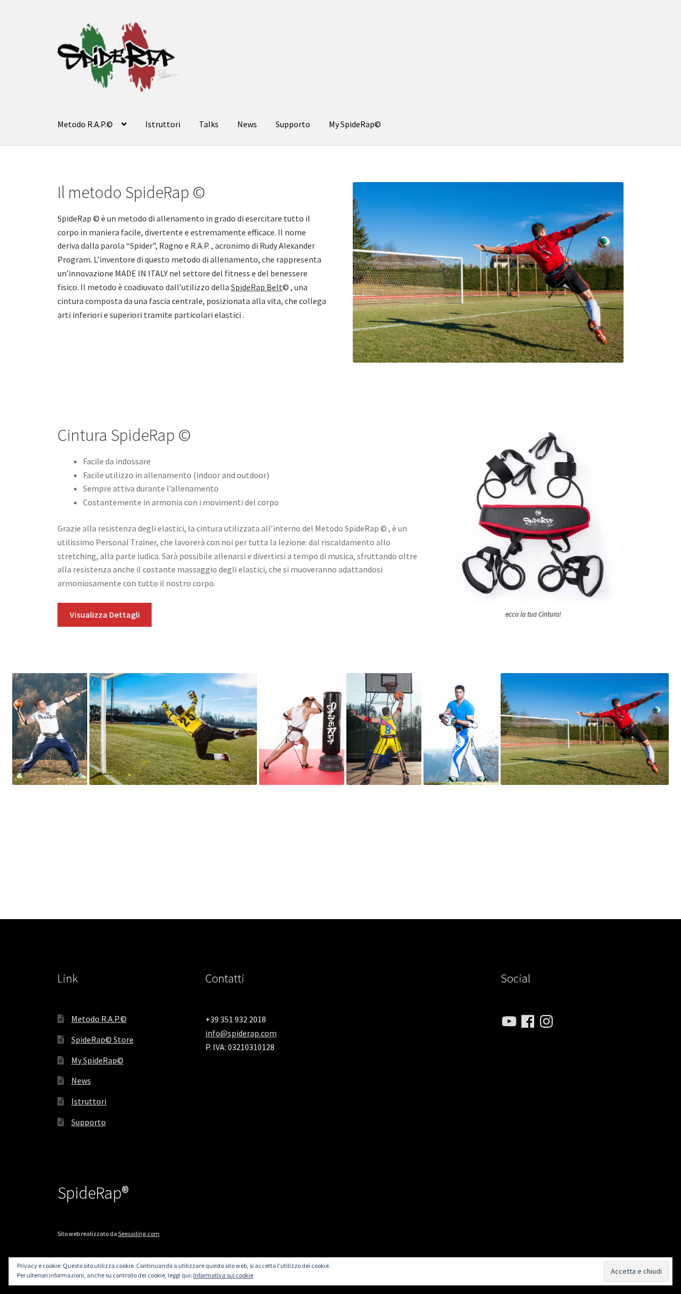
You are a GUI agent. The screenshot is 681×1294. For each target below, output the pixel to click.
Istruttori (162, 124)
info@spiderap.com (241, 1033)
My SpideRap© (355, 124)
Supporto (293, 124)
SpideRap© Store (102, 1039)
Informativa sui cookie (223, 1275)
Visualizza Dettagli (105, 614)
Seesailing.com (139, 1234)
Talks (209, 124)
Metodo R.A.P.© (85, 124)
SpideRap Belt (257, 287)
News (247, 124)
